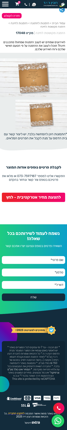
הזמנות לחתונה (39, 23)
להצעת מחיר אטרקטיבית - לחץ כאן (33, 198)
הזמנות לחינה (19, 23)
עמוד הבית (58, 23)
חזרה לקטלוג (12, 15)
